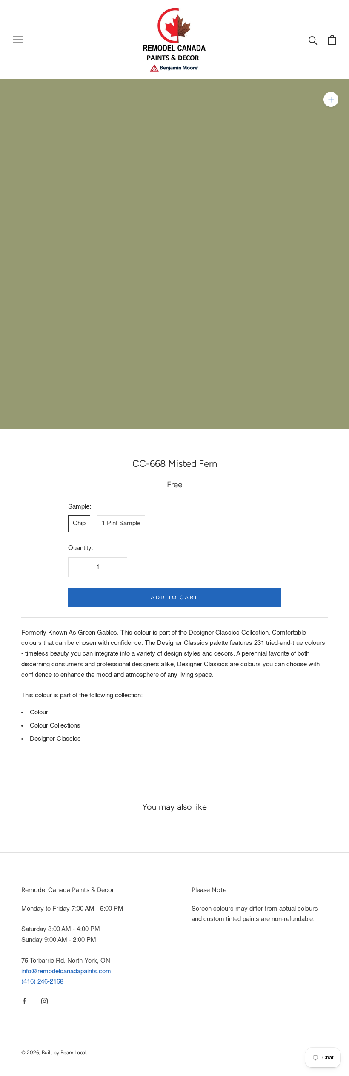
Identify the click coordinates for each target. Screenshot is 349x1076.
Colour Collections (55, 725)
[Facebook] (24, 1001)
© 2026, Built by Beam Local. (54, 1053)
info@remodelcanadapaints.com (66, 971)
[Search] (313, 39)
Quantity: (80, 548)
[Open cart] (332, 40)
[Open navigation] (18, 39)
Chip (79, 523)
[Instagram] (44, 1001)
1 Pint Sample (121, 523)
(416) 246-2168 (42, 981)
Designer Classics (55, 739)
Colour (39, 712)
